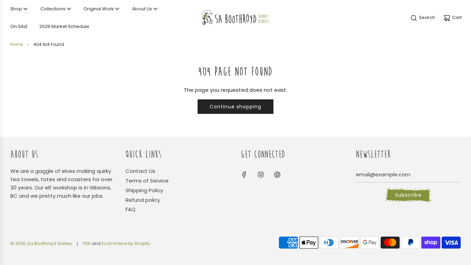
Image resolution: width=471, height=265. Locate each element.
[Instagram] (260, 174)
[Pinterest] (277, 174)
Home (16, 44)
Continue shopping (235, 106)
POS (87, 243)
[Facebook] (244, 174)
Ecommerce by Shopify (126, 243)
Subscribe (408, 195)
